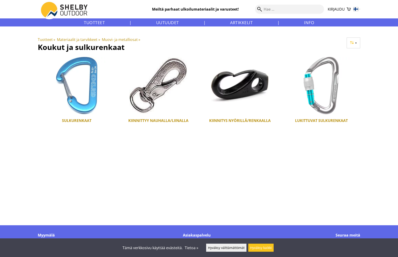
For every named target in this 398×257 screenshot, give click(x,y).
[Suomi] (357, 9)
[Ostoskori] (349, 9)
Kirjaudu (336, 9)
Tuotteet (94, 22)
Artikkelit (241, 22)
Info (309, 22)
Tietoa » (191, 247)
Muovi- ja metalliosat (121, 39)
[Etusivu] (67, 13)
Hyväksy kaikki (261, 247)
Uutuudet (167, 22)
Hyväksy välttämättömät (226, 247)
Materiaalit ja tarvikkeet (78, 39)
